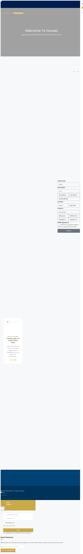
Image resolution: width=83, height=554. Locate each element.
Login (18, 530)
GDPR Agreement (63, 222)
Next (78, 71)
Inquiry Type (61, 181)
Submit (68, 231)
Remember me (10, 523)
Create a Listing (18, 13)
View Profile (13, 360)
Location (60, 202)
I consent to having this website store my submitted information (68, 226)
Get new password (8, 550)
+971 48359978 (6, 13)
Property (60, 208)
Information (61, 187)
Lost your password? (9, 525)
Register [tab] (9, 504)
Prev (74, 71)
